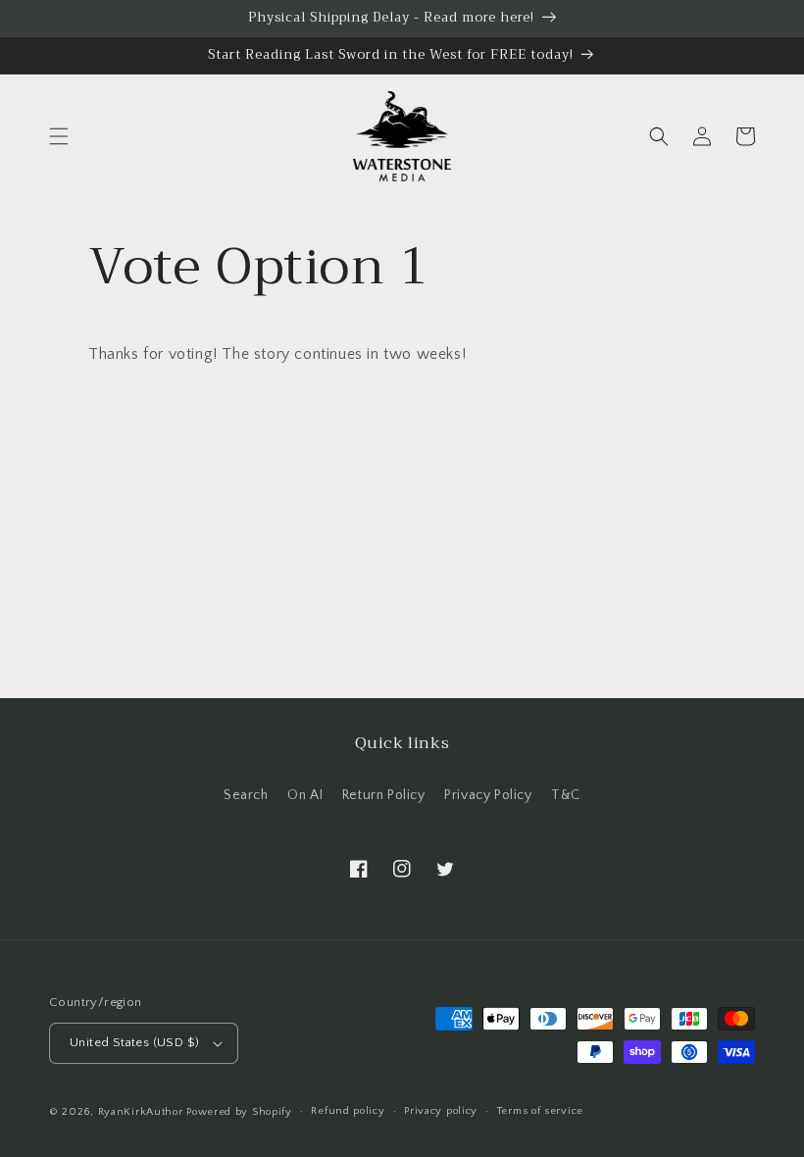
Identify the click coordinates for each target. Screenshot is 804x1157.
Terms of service (540, 1111)
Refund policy (347, 1111)
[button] (58, 136)
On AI (305, 795)
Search (246, 795)
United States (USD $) (134, 1042)
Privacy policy (440, 1111)
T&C (565, 795)
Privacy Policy (487, 795)
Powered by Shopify (239, 1112)
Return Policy (384, 795)
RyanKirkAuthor (140, 1112)
